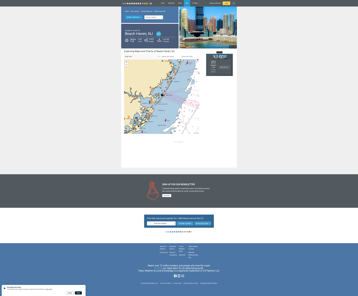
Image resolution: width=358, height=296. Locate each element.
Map (187, 3)
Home (127, 11)
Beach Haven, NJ (159, 11)
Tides (162, 3)
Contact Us (164, 252)
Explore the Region (168, 56)
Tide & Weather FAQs (182, 249)
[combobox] (153, 17)
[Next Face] (221, 52)
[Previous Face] (217, 52)
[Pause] (219, 52)
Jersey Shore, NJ (146, 11)
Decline (70, 293)
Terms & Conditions (166, 283)
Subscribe (166, 195)
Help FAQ (182, 255)
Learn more (48, 289)
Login (226, 3)
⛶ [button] (196, 62)
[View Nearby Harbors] (158, 33)
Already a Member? (215, 3)
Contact (158, 268)
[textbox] (154, 17)
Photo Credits (233, 47)
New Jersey (135, 11)
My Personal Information (191, 283)
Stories (195, 3)
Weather (171, 3)
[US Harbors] (137, 3)
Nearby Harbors (133, 17)
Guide (180, 3)
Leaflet (197, 133)
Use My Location (185, 223)
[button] (152, 90)
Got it (78, 293)
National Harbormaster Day (193, 254)
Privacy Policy (178, 283)
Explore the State (187, 56)
